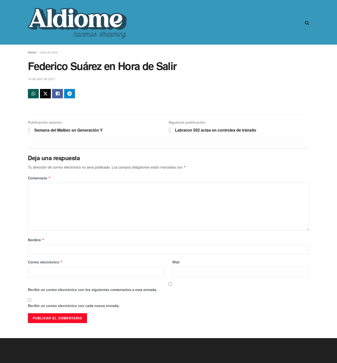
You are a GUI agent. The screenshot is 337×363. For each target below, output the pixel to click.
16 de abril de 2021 (41, 78)
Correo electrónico (45, 261)
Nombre (36, 239)
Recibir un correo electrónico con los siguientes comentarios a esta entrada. (92, 289)
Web (176, 261)
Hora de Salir (49, 52)
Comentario (39, 177)
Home (32, 52)
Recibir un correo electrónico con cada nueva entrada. (74, 305)
